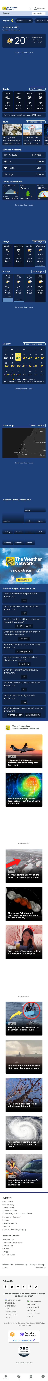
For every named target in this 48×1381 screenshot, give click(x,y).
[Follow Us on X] (36, 1287)
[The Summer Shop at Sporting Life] (40, 539)
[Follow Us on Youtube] (18, 1287)
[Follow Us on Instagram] (12, 1287)
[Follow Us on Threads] (30, 1287)
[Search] (30, 8)
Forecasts (37, 13)
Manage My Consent (11, 1217)
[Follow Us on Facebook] (5, 1287)
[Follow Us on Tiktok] (24, 1287)
